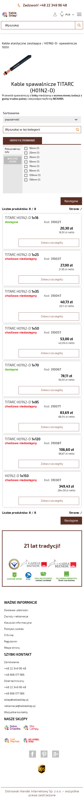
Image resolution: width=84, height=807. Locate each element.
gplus (55, 754)
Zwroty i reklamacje (16, 616)
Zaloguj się (54, 14)
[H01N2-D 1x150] (42, 489)
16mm (34, 148)
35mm (34, 157)
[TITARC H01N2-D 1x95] (42, 415)
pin (44, 754)
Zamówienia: (12, 662)
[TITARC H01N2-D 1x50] (42, 342)
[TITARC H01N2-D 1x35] (42, 305)
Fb (32, 754)
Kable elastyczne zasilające (22, 43)
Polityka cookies (14, 629)
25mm (34, 152)
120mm (34, 175)
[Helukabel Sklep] (31, 742)
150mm (34, 179)
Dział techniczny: (14, 681)
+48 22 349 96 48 (15, 668)
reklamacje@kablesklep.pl (20, 706)
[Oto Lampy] (30, 729)
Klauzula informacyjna (18, 622)
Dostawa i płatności (16, 610)
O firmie (8, 635)
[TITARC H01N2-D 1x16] (42, 231)
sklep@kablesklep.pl (16, 699)
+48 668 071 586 (14, 674)
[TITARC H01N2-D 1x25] (42, 268)
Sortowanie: (11, 113)
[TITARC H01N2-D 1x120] (42, 452)
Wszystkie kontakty (16, 712)
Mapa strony (12, 647)
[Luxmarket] (12, 742)
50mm (34, 161)
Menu (79, 14)
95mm (34, 170)
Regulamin (10, 641)
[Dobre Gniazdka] (12, 729)
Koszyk (60, 14)
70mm (34, 166)
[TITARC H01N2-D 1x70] (42, 378)
